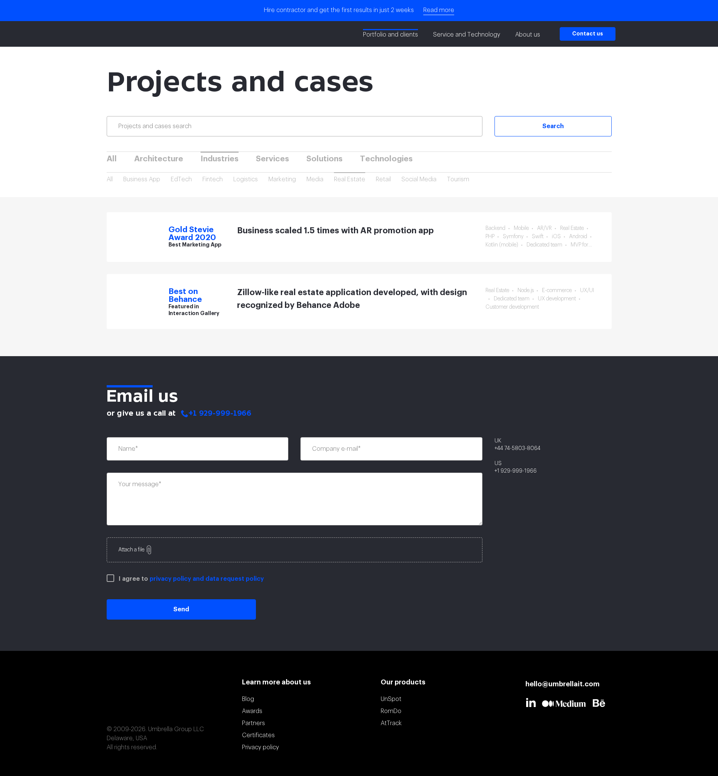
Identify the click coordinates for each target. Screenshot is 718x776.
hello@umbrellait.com (562, 684)
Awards (252, 711)
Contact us (587, 34)
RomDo (391, 711)
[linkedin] (533, 702)
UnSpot (391, 699)
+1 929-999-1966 (219, 414)
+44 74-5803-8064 (517, 448)
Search (553, 126)
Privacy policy (260, 747)
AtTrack (391, 723)
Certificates (258, 735)
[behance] (602, 703)
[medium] (567, 703)
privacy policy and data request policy (207, 579)
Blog (248, 699)
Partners (253, 723)
